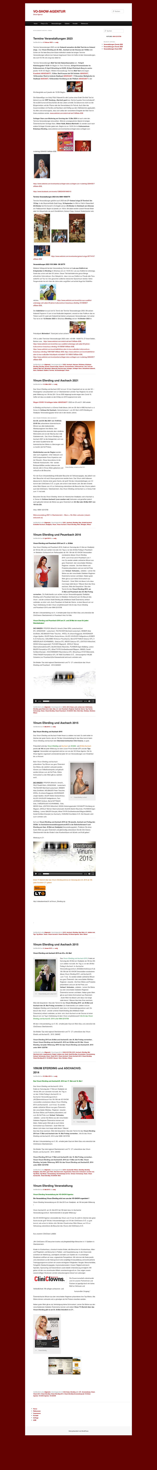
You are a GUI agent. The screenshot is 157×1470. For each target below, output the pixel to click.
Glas (79, 522)
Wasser (55, 1058)
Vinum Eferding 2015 (39, 1058)
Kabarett (61, 366)
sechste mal (90, 1172)
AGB (34, 1420)
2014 (64, 1170)
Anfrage (35, 1418)
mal (60, 709)
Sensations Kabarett (88, 368)
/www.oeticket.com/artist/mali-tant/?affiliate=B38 (66, 113)
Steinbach (40, 370)
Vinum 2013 (36, 1394)
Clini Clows (66, 1392)
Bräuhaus (82, 364)
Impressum (37, 1413)
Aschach (69, 364)
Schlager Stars (77, 368)
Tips (34, 934)
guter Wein (50, 1172)
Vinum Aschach (62, 524)
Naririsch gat (62, 368)
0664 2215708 (67, 1052)
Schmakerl (82, 1172)
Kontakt (75, 23)
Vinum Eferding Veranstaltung (53, 1186)
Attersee (75, 364)
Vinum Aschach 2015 (75, 1056)
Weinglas (83, 524)
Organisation (68, 1172)
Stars (35, 370)
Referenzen (84, 23)
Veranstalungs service (63, 1174)
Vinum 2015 (54, 1056)
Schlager (69, 368)
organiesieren (47, 1054)
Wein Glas (80, 711)
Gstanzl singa (54, 366)
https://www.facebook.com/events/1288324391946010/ (52, 191)
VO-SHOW (70, 711)
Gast (50, 709)
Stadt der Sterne (80, 709)
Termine (51, 370)
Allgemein (47, 364)
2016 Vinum (70, 707)
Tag (87, 709)
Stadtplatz (49, 524)
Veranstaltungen (60, 370)
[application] (64, 686)
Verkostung (36, 711)
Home (35, 23)
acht (75, 707)
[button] (64, 686)
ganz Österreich (44, 709)
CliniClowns (88, 707)
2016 (64, 707)
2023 (64, 364)
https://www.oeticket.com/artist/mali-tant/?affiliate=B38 (62, 341)
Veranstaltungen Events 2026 (113, 44)
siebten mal (91, 932)
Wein (78, 524)
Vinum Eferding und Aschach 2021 (55, 380)
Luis (85, 366)
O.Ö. (80, 1392)
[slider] (62, 701)
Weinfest (92, 711)
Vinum (67, 370)
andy (56, 42)
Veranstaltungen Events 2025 (113, 47)
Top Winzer (39, 934)
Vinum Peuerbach (60, 711)
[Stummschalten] (89, 701)
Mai (89, 1052)
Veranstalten (82, 1054)
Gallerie (67, 23)
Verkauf (35, 1056)
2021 (64, 522)
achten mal (81, 707)
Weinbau (86, 711)
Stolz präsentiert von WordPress (78, 1431)
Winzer (89, 524)
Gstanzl (47, 366)
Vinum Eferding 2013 (57, 1394)
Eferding (41, 366)
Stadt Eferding (73, 1054)
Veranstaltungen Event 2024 (113, 49)
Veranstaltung (90, 1054)
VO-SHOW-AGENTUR (49, 11)
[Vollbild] (93, 701)
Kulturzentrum (79, 366)
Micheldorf (48, 368)
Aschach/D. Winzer (72, 1170)
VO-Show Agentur (73, 934)
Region (54, 1054)
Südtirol (46, 370)
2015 (64, 932)
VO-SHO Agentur (44, 1396)
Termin (90, 709)
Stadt (66, 1054)
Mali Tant (41, 368)
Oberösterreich (38, 1054)
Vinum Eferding (71, 524)
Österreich (75, 1172)
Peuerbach (65, 709)
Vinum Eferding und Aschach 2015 (55, 723)
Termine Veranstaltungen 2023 (53, 38)
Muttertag (54, 368)
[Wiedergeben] (36, 701)
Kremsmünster (69, 366)
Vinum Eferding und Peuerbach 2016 (57, 534)
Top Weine (36, 1174)
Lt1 (57, 709)
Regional (71, 709)
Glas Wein (81, 932)
